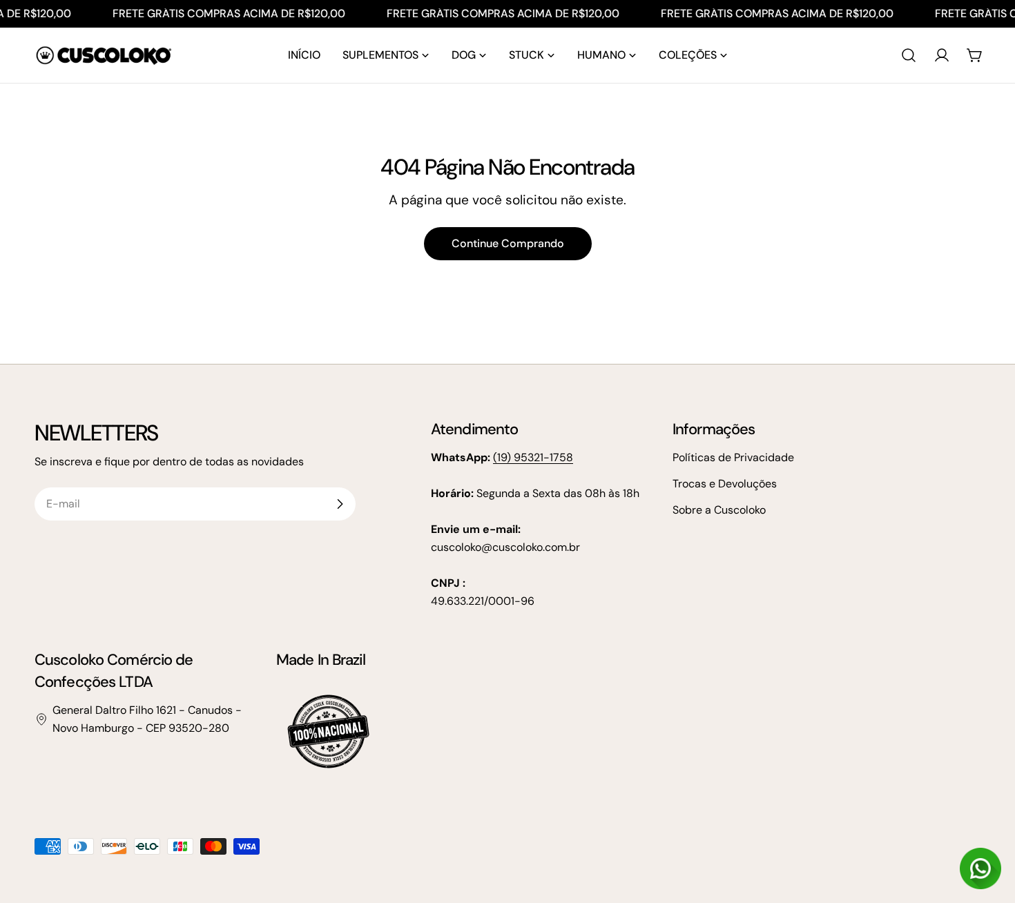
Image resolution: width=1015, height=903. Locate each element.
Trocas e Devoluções (725, 483)
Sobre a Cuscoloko (719, 510)
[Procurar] (908, 55)
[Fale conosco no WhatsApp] (980, 868)
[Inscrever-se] (339, 503)
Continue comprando (508, 243)
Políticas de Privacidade (733, 457)
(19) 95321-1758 (533, 457)
